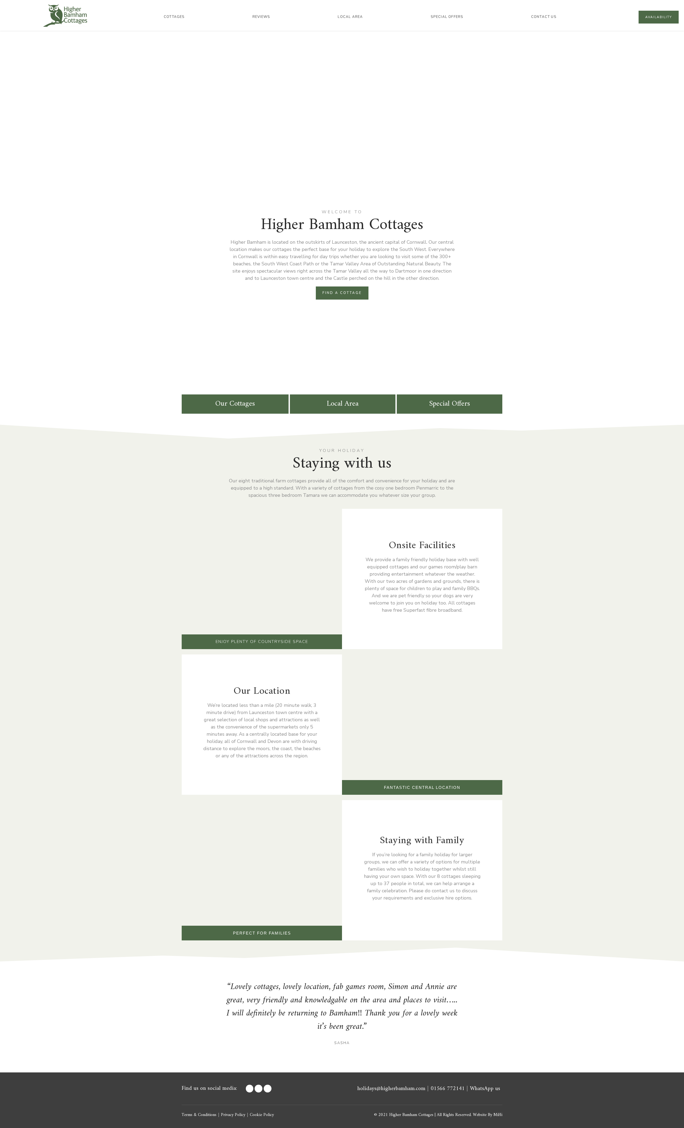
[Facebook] (250, 1088)
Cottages (174, 16)
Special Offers (447, 16)
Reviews (261, 16)
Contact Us (544, 16)
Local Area (350, 16)
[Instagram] (267, 1088)
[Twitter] (258, 1088)
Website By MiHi (487, 1115)
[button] (202, 1013)
